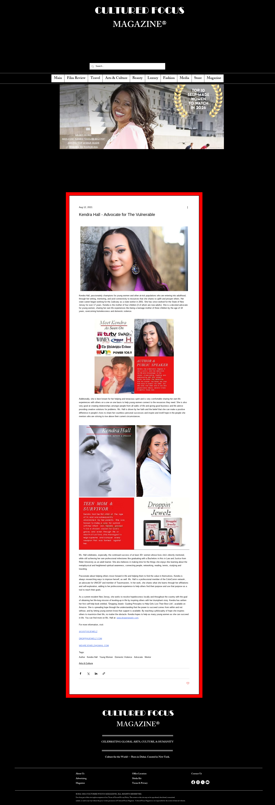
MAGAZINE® (138, 725)
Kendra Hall (92, 657)
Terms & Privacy (140, 783)
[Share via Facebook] (80, 673)
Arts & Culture (86, 663)
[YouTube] (187, 66)
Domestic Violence (123, 657)
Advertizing (81, 779)
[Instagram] (181, 66)
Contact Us (196, 774)
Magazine (80, 783)
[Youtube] (207, 782)
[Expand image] (107, 461)
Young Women (106, 657)
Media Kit (136, 779)
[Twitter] (176, 66)
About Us (80, 774)
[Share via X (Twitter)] (88, 673)
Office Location (139, 774)
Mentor (148, 657)
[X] (203, 782)
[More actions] (187, 207)
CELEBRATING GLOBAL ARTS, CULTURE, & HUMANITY (139, 53)
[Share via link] (103, 673)
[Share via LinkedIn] (96, 673)
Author (82, 657)
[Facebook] (170, 66)
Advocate (138, 657)
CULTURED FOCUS (138, 713)
